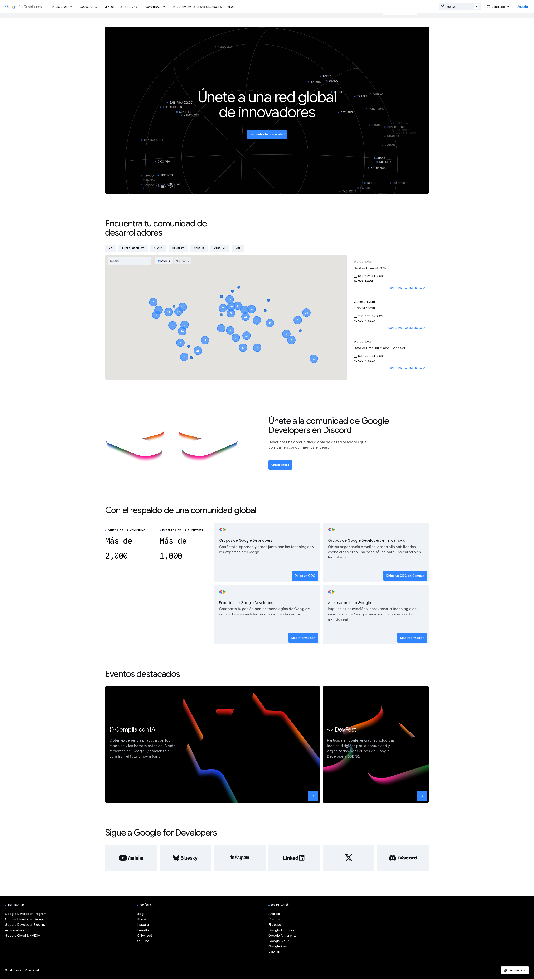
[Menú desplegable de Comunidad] (165, 7)
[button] (230, 326)
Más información (303, 638)
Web (238, 248)
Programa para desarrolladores (197, 7)
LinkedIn (143, 930)
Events (165, 261)
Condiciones (13, 970)
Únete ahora (280, 465)
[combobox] (460, 6)
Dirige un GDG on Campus (405, 576)
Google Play (277, 946)
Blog (231, 7)
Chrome (274, 919)
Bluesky (142, 919)
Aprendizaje (129, 7)
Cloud (158, 248)
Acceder (523, 6)
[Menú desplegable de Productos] (72, 7)
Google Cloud (278, 941)
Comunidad (152, 7)
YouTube (143, 941)
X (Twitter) (144, 935)
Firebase (274, 925)
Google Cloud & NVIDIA (22, 935)
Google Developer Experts (25, 925)
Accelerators (14, 930)
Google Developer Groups (25, 919)
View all (274, 952)
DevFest (178, 248)
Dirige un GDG (305, 576)
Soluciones (88, 7)
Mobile (199, 248)
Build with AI (133, 248)
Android (274, 914)
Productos (59, 7)
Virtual (220, 248)
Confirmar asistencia (405, 288)
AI (110, 248)
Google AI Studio (281, 930)
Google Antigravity (282, 935)
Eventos (109, 7)
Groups (184, 261)
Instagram (144, 925)
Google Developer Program (25, 914)
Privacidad (32, 970)
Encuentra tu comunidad (267, 134)
